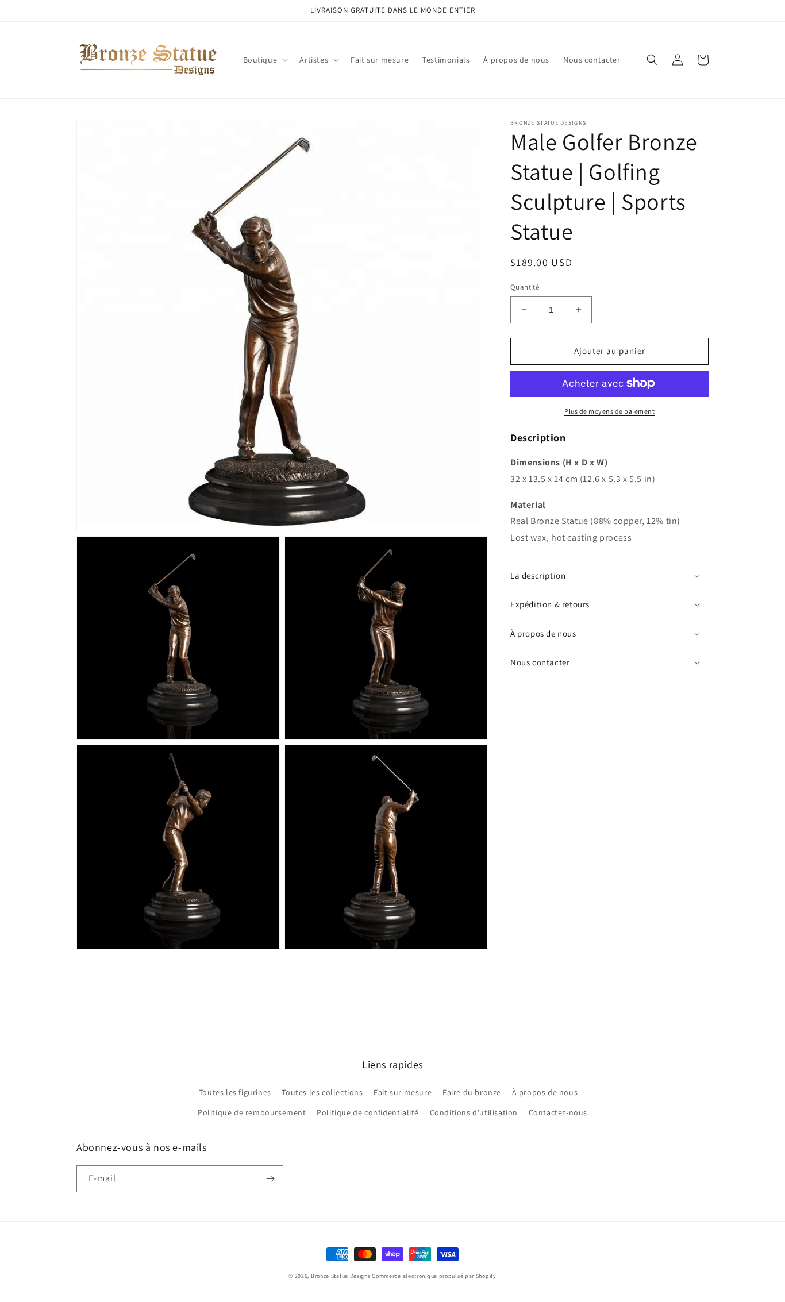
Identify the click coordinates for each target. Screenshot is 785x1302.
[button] (264, 60)
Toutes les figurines (235, 1092)
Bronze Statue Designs (341, 1276)
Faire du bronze (471, 1092)
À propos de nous (545, 1092)
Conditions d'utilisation (474, 1112)
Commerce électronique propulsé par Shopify (434, 1276)
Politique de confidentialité (368, 1112)
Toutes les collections (322, 1092)
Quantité (524, 287)
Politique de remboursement (252, 1112)
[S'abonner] (270, 1178)
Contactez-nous (558, 1112)
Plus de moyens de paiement (609, 410)
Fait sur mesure (403, 1092)
